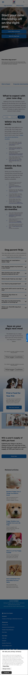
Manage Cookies (6, 668)
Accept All (6, 672)
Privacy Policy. (6, 666)
